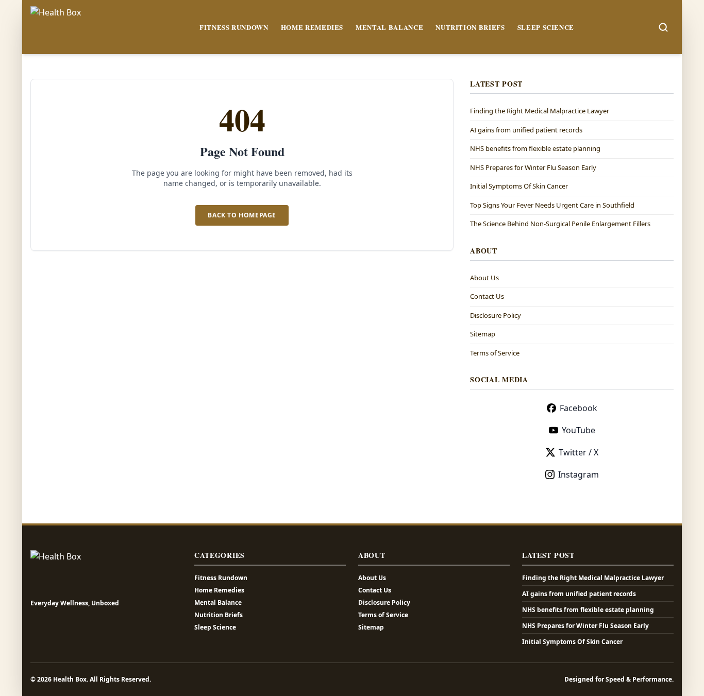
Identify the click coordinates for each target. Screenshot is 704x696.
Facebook (578, 408)
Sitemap (482, 333)
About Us (484, 277)
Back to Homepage (242, 215)
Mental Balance (389, 27)
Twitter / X (578, 452)
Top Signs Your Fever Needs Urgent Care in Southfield (552, 205)
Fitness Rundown (234, 27)
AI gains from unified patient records (526, 129)
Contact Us (487, 296)
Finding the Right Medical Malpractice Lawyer (539, 110)
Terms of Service (494, 353)
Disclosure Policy (495, 315)
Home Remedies (312, 27)
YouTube (578, 430)
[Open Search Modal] (663, 27)
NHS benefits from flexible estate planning (535, 148)
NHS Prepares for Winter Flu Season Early (533, 167)
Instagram (578, 474)
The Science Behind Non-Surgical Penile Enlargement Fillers (560, 223)
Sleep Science (545, 27)
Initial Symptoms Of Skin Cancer (519, 186)
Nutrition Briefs (470, 27)
